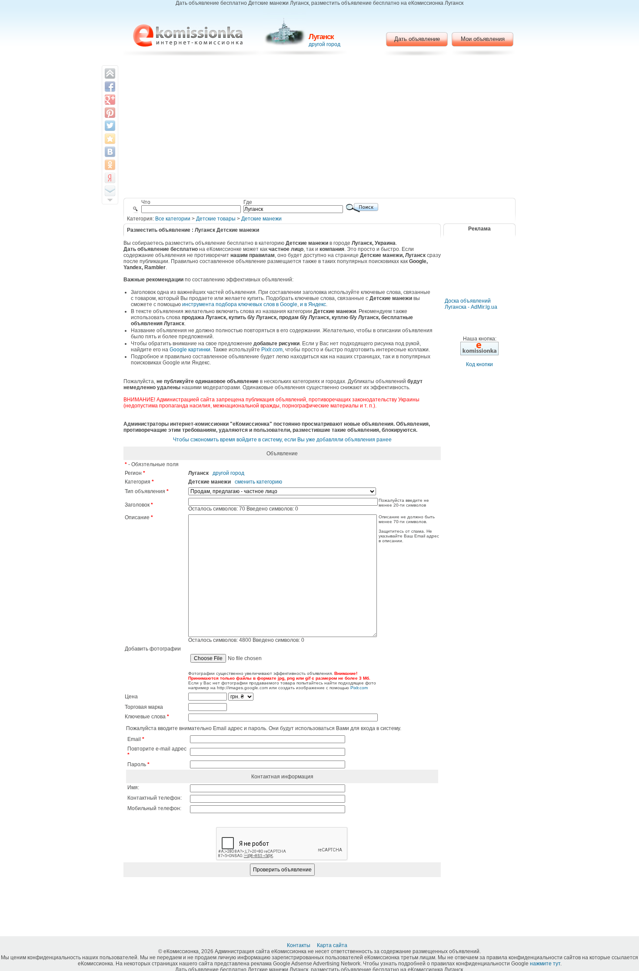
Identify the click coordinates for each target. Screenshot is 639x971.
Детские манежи (261, 219)
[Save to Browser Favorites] (110, 138)
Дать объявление (417, 39)
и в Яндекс (313, 304)
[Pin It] (110, 112)
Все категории (172, 219)
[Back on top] (110, 73)
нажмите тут (545, 964)
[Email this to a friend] (110, 191)
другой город (324, 44)
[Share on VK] (110, 152)
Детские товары (216, 219)
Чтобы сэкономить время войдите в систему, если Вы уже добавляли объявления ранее (282, 440)
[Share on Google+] (110, 99)
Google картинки (190, 350)
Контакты (299, 945)
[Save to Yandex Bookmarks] (110, 178)
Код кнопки (479, 364)
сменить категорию (258, 482)
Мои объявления (483, 39)
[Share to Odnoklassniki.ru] (110, 165)
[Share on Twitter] (110, 125)
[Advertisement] (319, 128)
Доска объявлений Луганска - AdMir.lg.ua (471, 304)
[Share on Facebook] (110, 86)
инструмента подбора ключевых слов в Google (239, 304)
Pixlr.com (272, 350)
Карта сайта (333, 945)
